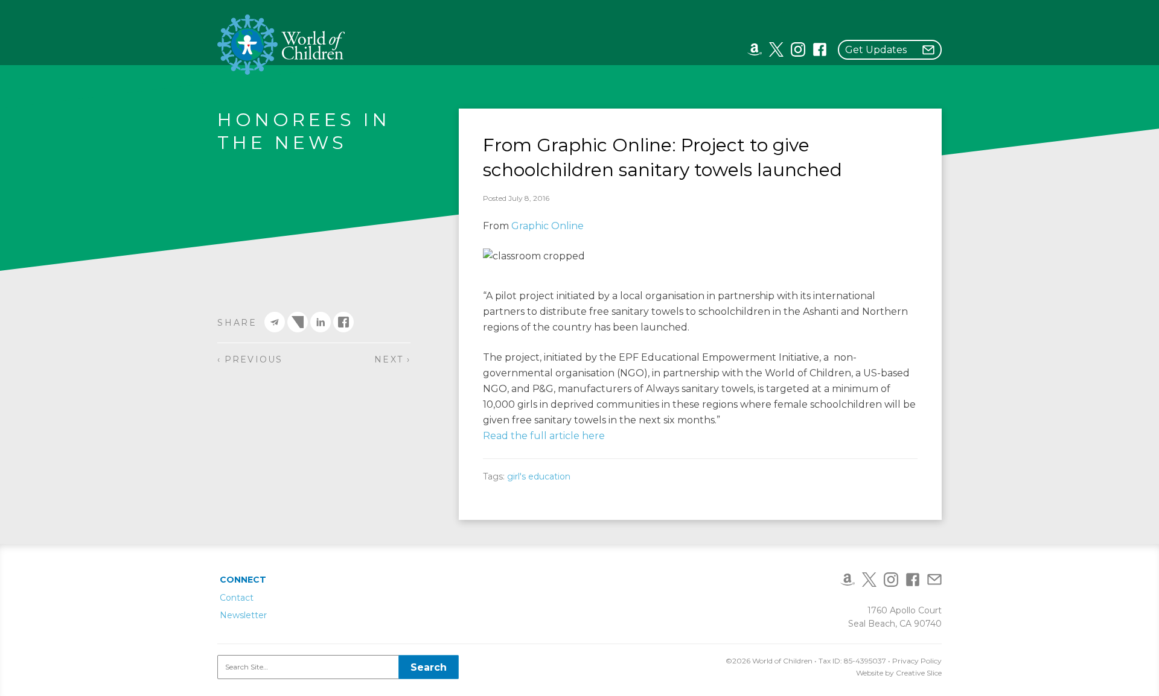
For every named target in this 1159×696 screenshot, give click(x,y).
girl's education (538, 476)
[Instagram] (798, 49)
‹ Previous (250, 359)
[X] (776, 49)
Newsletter (243, 615)
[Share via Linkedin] (320, 322)
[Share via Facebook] (343, 322)
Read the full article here (544, 435)
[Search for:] (338, 667)
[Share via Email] (274, 322)
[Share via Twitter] (297, 322)
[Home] (281, 44)
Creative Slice (919, 672)
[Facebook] (819, 49)
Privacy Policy (917, 660)
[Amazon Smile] (754, 49)
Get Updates (876, 49)
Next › (392, 359)
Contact (237, 597)
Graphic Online (547, 226)
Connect (243, 579)
